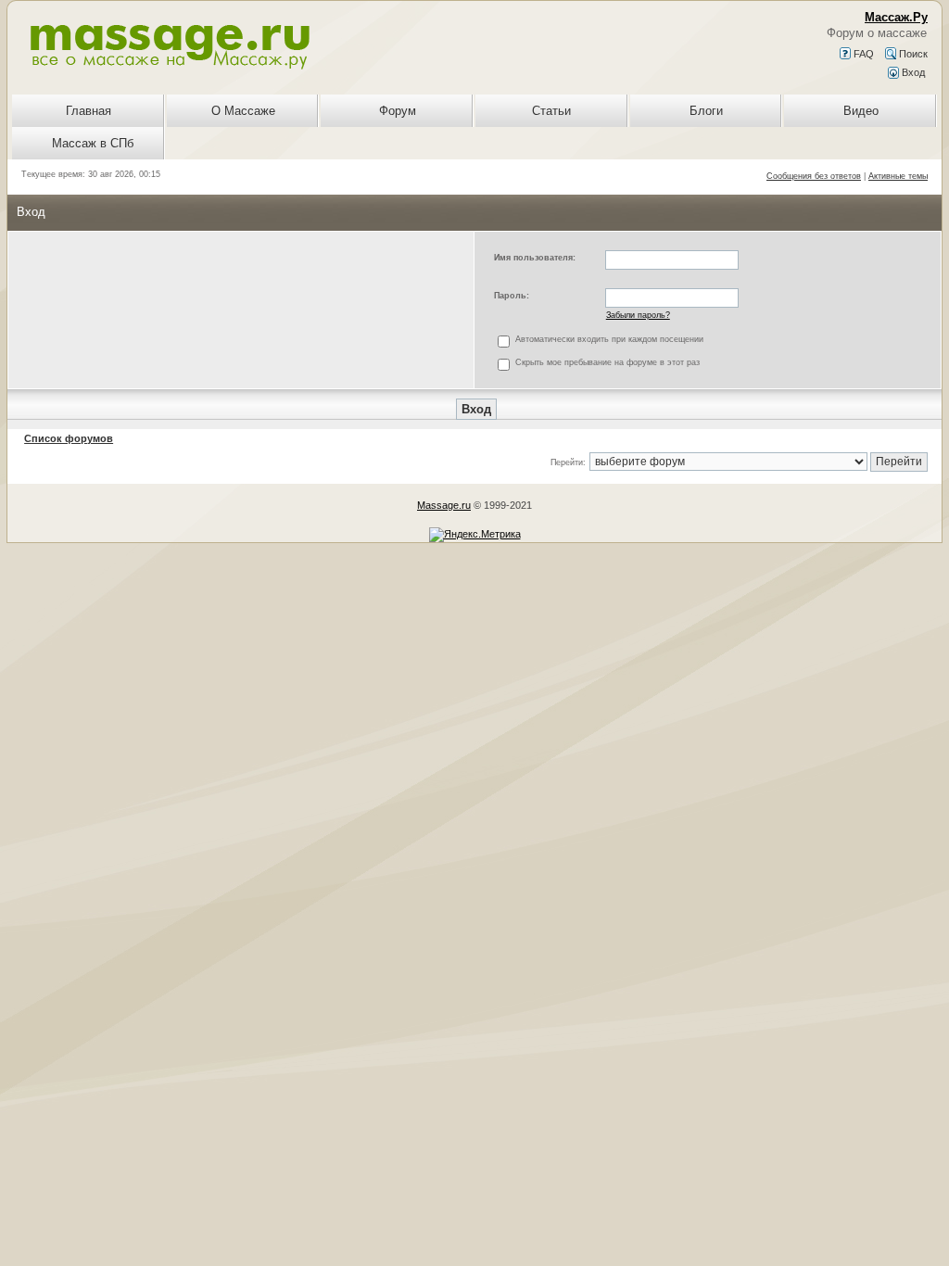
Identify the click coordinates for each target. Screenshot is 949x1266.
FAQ (862, 53)
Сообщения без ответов (813, 176)
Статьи (551, 111)
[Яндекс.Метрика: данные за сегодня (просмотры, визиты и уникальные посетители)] (475, 534)
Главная (88, 111)
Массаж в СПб (92, 143)
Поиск (912, 53)
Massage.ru (444, 505)
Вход (912, 72)
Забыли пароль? (638, 315)
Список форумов (68, 438)
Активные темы (898, 176)
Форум (397, 111)
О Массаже (243, 111)
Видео (861, 111)
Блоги (706, 111)
